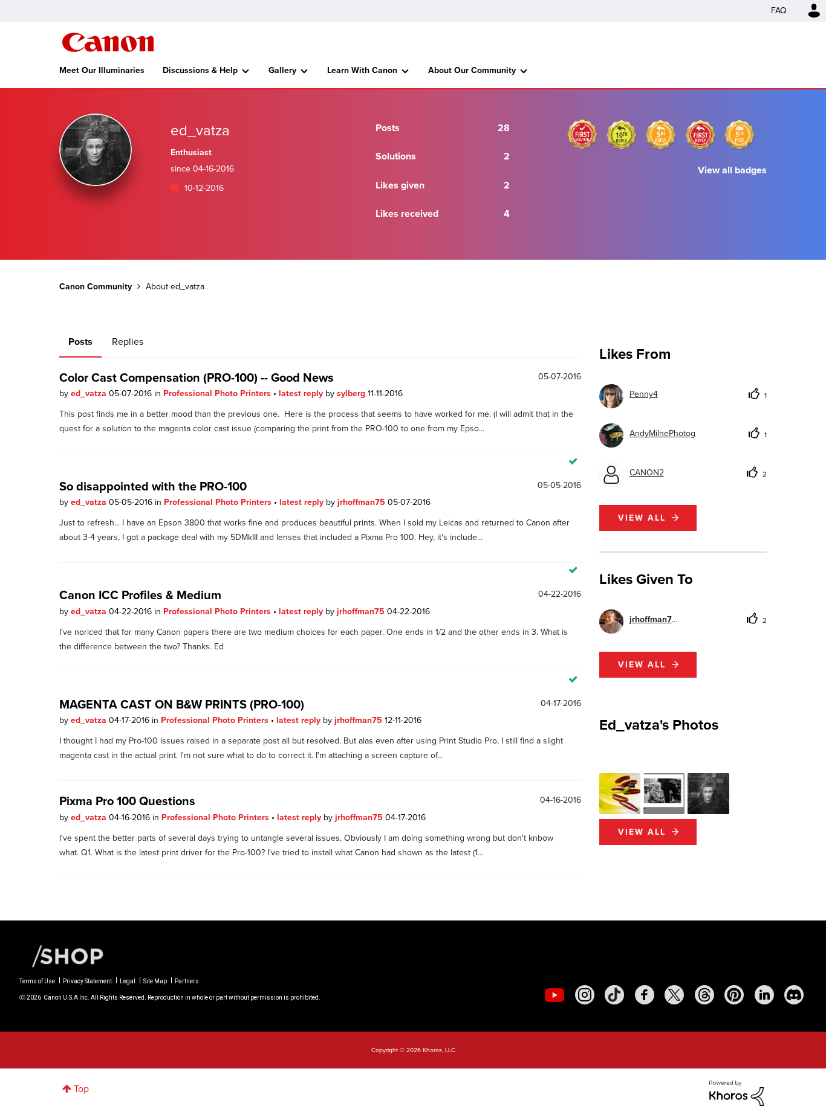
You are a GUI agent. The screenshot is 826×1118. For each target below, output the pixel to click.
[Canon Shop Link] (61, 955)
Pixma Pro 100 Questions (127, 801)
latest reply (302, 393)
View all (642, 518)
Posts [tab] (80, 342)
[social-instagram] (584, 994)
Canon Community (108, 42)
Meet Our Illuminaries (102, 70)
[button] (619, 793)
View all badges (732, 170)
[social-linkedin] (764, 994)
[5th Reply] (661, 135)
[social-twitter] (674, 994)
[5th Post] (739, 135)
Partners (187, 981)
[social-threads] (704, 994)
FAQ (779, 10)
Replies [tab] (127, 342)
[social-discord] (794, 994)
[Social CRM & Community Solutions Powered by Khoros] (736, 1092)
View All (642, 832)
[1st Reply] (700, 135)
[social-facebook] (644, 994)
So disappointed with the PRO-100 (153, 486)
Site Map (155, 981)
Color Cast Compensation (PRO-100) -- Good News (196, 377)
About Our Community (472, 70)
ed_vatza (90, 393)
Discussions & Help (200, 70)
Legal (127, 981)
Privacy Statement (87, 981)
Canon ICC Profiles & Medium (140, 595)
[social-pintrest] (734, 994)
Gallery (282, 70)
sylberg (352, 393)
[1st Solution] (582, 135)
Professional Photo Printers (218, 393)
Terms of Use (37, 981)
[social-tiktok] (614, 994)
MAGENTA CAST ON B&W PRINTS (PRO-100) (181, 704)
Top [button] (81, 1089)
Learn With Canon (362, 70)
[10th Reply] (621, 135)
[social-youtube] (554, 994)
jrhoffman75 (362, 502)
